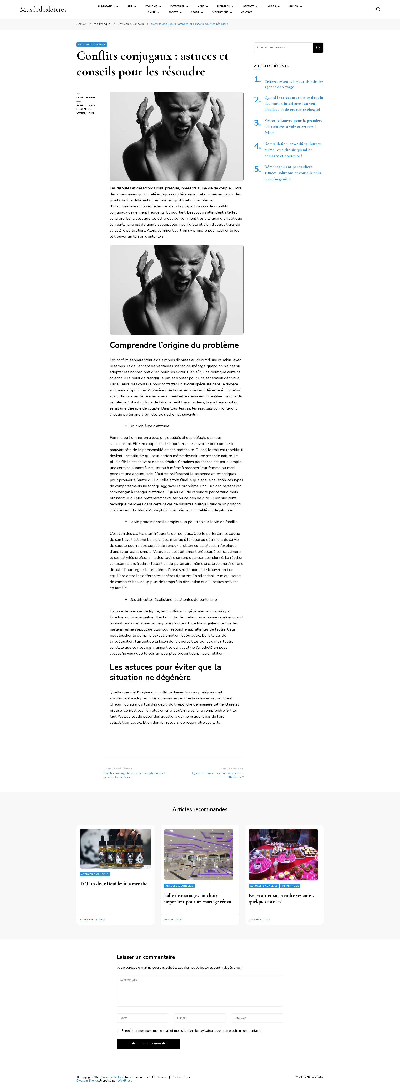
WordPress (125, 1081)
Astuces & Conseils (91, 44)
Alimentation (106, 6)
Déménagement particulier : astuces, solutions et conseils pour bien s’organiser (292, 172)
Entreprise (177, 6)
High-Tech (223, 6)
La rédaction (85, 97)
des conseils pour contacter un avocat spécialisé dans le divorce (184, 384)
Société (173, 12)
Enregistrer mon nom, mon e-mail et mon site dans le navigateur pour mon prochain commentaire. (191, 1030)
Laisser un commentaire (90, 111)
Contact (246, 12)
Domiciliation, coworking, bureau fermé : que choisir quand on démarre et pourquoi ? (292, 149)
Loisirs (271, 6)
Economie (151, 6)
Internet (248, 6)
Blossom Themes (87, 1081)
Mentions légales (310, 1076)
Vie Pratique (220, 12)
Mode (201, 6)
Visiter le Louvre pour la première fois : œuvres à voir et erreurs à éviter (293, 126)
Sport (195, 12)
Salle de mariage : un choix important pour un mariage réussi (197, 898)
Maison (293, 6)
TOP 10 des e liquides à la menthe (113, 884)
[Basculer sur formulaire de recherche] (378, 9)
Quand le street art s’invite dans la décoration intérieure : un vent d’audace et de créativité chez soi (293, 103)
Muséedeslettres (43, 9)
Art (130, 6)
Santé (151, 12)
